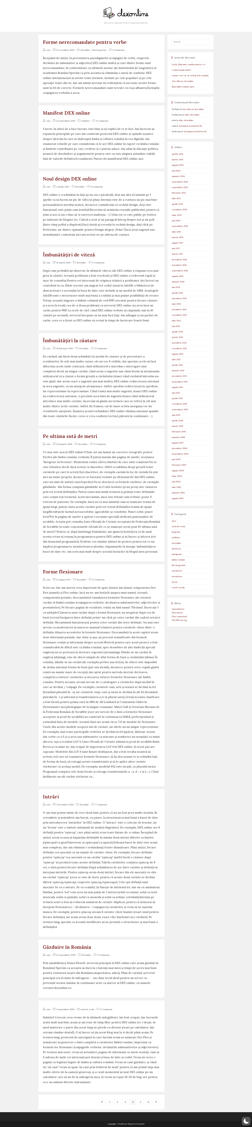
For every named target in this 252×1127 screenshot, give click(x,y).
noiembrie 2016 (179, 265)
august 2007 (178, 442)
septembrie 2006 (180, 454)
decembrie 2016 (179, 259)
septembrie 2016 (180, 270)
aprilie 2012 (177, 365)
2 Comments (118, 50)
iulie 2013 (176, 320)
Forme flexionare (63, 572)
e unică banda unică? (181, 70)
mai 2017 (176, 248)
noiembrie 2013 (179, 309)
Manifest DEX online (66, 113)
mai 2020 (176, 220)
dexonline (85, 50)
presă (174, 582)
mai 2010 (176, 415)
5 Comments (100, 444)
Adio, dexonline (192, 114)
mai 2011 (176, 392)
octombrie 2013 (179, 315)
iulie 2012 (176, 359)
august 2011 (177, 387)
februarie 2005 (179, 465)
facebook (176, 548)
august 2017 (177, 243)
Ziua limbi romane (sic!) (183, 86)
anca (174, 521)
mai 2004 (176, 481)
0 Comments (102, 121)
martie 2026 (177, 159)
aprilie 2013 (177, 331)
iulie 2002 (176, 487)
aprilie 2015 (177, 293)
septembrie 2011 (180, 381)
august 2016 (177, 276)
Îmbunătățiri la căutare (70, 340)
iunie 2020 (177, 215)
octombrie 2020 (179, 209)
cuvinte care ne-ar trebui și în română (190, 75)
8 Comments (97, 186)
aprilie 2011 (177, 398)
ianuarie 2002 (178, 492)
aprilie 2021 (177, 204)
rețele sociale (178, 587)
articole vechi (87, 1009)
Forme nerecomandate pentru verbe (84, 42)
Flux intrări (177, 612)
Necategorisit (99, 50)
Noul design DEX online (70, 179)
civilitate (85, 121)
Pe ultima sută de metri (70, 436)
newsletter (177, 570)
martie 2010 (177, 426)
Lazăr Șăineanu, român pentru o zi (188, 64)
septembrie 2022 (180, 187)
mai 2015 (176, 287)
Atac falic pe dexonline (183, 81)
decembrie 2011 (179, 376)
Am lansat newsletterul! (190, 126)
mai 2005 (176, 459)
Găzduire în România (67, 947)
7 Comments (101, 804)
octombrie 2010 (179, 404)
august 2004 (178, 470)
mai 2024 (176, 170)
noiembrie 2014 (179, 298)
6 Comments (98, 579)
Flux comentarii (179, 616)
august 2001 (177, 498)
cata (48, 50)
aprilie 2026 (177, 154)
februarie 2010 (179, 431)
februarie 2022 (179, 193)
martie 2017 (177, 254)
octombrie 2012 (179, 348)
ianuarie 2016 (178, 281)
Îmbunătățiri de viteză (69, 255)
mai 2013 (176, 326)
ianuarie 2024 (178, 176)
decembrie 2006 (179, 448)
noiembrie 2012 (179, 342)
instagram (177, 554)
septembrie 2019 (180, 226)
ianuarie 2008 (178, 437)
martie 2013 (177, 337)
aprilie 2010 (177, 420)
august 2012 (177, 354)
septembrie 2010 (180, 409)
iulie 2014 (176, 304)
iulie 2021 (176, 198)
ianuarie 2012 (178, 370)
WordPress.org (179, 620)
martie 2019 (177, 237)
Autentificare (178, 609)
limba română (178, 559)
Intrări (51, 797)
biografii (176, 532)
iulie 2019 (176, 231)
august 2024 (177, 165)
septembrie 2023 (180, 181)
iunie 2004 (177, 476)
